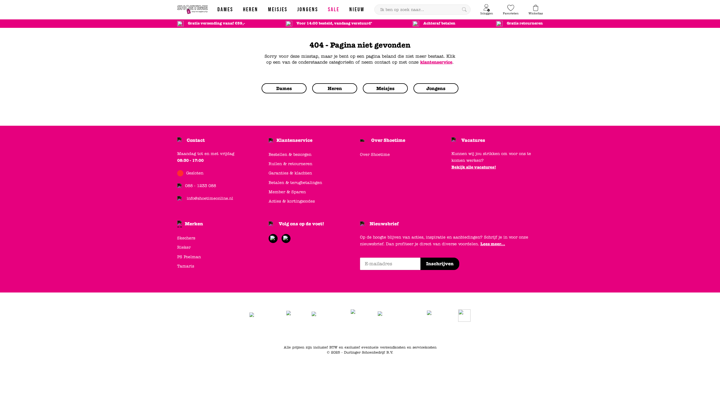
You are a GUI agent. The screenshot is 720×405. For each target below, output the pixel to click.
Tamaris (185, 266)
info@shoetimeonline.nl (210, 198)
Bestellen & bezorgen (290, 154)
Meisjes (413, 333)
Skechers (186, 238)
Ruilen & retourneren (290, 163)
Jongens (395, 333)
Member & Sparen (287, 192)
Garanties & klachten (290, 173)
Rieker (184, 247)
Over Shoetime (388, 140)
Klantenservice (294, 140)
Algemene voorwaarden (292, 333)
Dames (361, 333)
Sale (428, 333)
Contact (196, 140)
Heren (377, 333)
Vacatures (473, 140)
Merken (194, 223)
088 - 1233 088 (200, 185)
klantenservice (436, 62)
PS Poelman (189, 257)
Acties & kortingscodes (292, 201)
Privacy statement (334, 333)
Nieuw (442, 333)
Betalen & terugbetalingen (295, 182)
